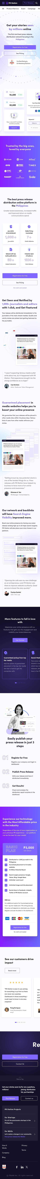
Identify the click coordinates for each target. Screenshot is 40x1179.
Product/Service (13, 9)
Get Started (20, 640)
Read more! (12, 971)
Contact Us (20, 1064)
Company (5, 1153)
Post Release (28, 3)
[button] (16, 682)
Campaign (32, 9)
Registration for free (20, 47)
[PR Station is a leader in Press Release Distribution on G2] (12, 62)
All (3, 9)
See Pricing (20, 53)
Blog (3, 1157)
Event (23, 9)
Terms (24, 1150)
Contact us (29, 1098)
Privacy (24, 1145)
